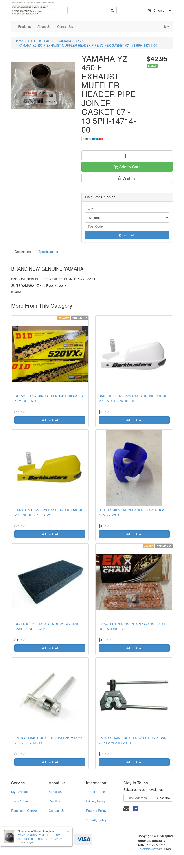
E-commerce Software (150, 849)
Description (23, 251)
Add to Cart (129, 166)
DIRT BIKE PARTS (41, 41)
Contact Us (65, 26)
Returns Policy (96, 810)
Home (19, 41)
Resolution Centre (24, 810)
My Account (19, 791)
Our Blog (55, 801)
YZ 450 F (81, 41)
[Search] (112, 10)
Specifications (48, 251)
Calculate (128, 235)
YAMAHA (64, 41)
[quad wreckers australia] (36, 7)
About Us (43, 26)
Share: (87, 138)
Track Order (19, 801)
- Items (158, 10)
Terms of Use (95, 791)
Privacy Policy (95, 801)
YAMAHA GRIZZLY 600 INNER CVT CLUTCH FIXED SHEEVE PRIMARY (40, 836)
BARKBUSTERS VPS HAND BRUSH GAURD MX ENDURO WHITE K (133, 398)
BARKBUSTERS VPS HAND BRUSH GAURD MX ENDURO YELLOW (48, 512)
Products (24, 26)
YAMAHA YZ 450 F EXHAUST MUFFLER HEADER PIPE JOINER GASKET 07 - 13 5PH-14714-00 (88, 45)
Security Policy (96, 820)
